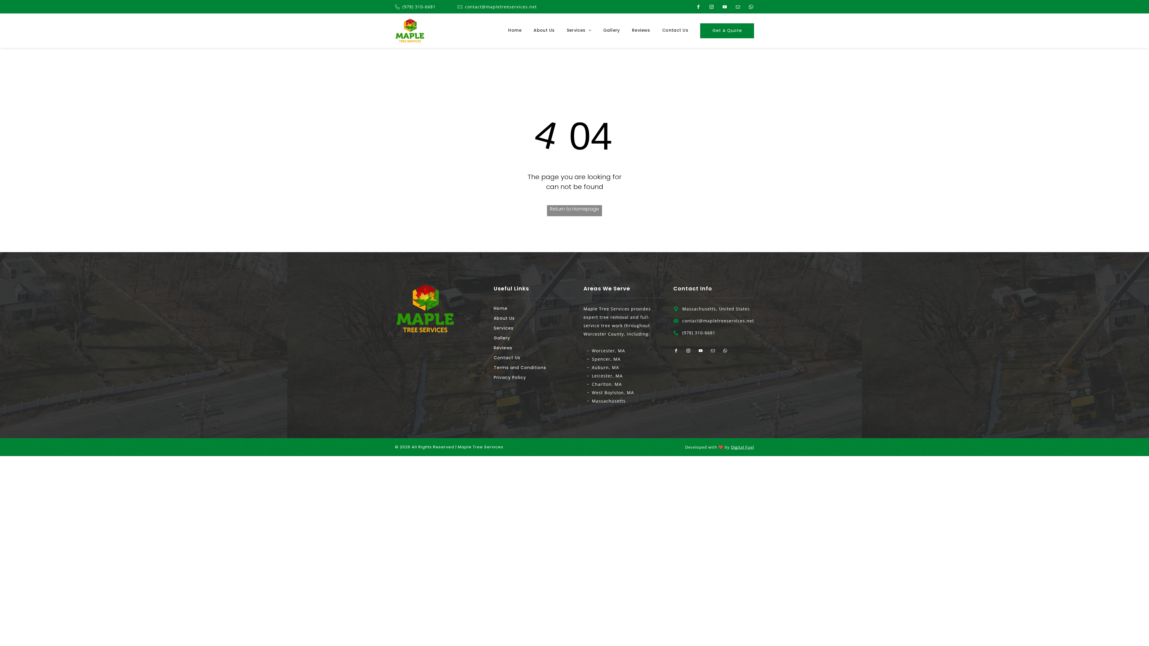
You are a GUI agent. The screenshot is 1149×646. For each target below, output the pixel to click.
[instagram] (712, 7)
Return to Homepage (574, 208)
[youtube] (725, 7)
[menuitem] (509, 30)
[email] (738, 7)
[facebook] (698, 7)
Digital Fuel (742, 447)
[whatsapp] (751, 7)
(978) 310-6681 (419, 7)
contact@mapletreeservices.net (501, 7)
